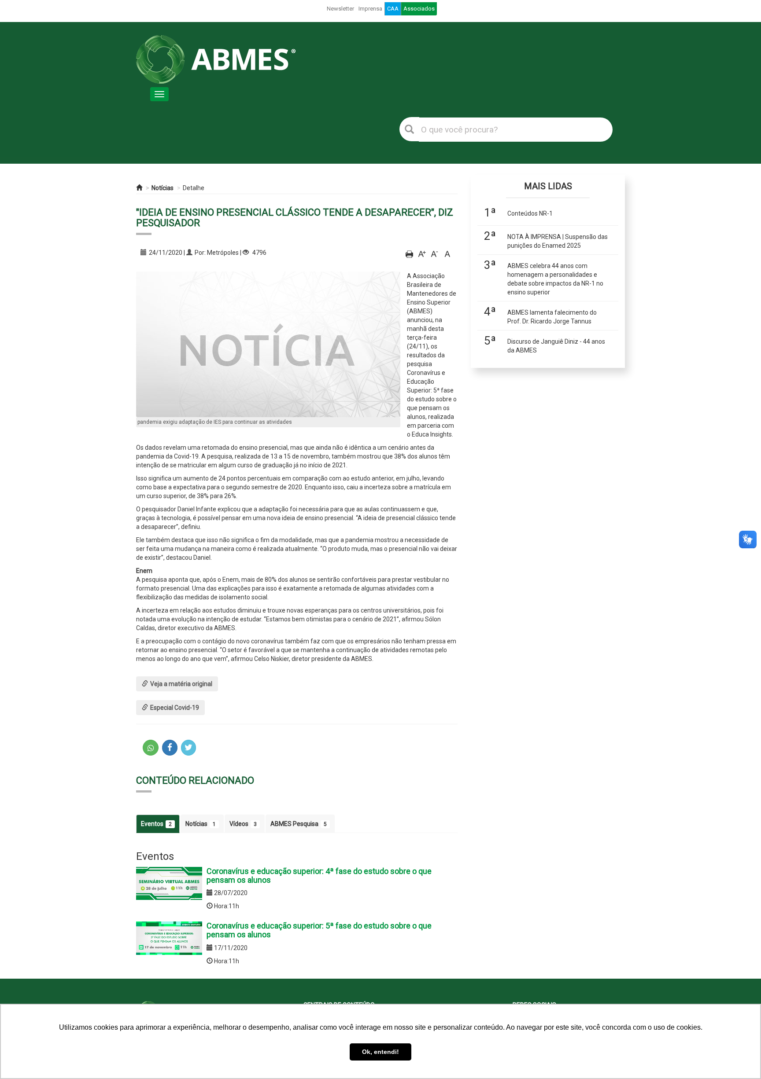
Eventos (156, 823)
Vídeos (243, 823)
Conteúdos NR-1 (530, 213)
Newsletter (340, 8)
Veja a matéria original (181, 683)
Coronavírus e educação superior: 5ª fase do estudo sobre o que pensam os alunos (319, 930)
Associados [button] (419, 8)
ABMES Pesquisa (298, 823)
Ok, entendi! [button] (380, 1051)
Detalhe (193, 187)
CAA (393, 8)
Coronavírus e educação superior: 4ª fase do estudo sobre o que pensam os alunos (319, 875)
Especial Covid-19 (174, 707)
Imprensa (370, 8)
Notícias (162, 187)
